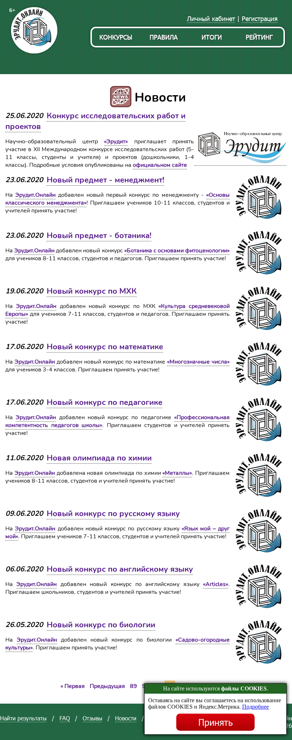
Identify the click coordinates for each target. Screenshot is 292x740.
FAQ (64, 718)
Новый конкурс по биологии (101, 625)
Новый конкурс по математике (105, 346)
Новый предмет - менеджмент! (105, 180)
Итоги (212, 37)
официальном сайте (160, 165)
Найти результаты (23, 718)
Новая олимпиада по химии (99, 458)
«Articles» (215, 584)
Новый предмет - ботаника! (99, 235)
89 (133, 686)
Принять (215, 722)
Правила (164, 37)
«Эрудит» (116, 141)
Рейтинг (259, 37)
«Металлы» (177, 473)
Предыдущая (107, 686)
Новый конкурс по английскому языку (120, 569)
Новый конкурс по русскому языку (113, 513)
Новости (125, 718)
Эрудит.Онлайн (35, 195)
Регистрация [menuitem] (260, 18)
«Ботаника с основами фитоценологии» (177, 251)
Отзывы (92, 718)
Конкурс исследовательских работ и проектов (95, 121)
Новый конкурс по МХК (92, 291)
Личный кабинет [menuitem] (211, 18)
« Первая (73, 686)
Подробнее (255, 707)
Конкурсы (115, 37)
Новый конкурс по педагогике (104, 402)
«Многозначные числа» (198, 362)
